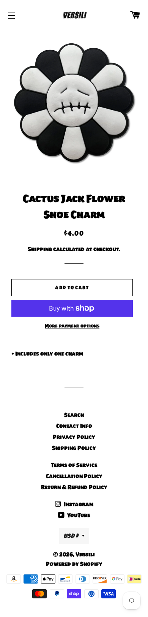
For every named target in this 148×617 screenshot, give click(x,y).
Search (74, 415)
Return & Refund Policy (74, 487)
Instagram (78, 504)
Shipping (40, 249)
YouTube (78, 515)
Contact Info (74, 426)
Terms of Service (74, 465)
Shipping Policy (74, 448)
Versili (85, 554)
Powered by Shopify (74, 564)
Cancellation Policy (74, 476)
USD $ (70, 535)
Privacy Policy (74, 437)
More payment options (72, 325)
